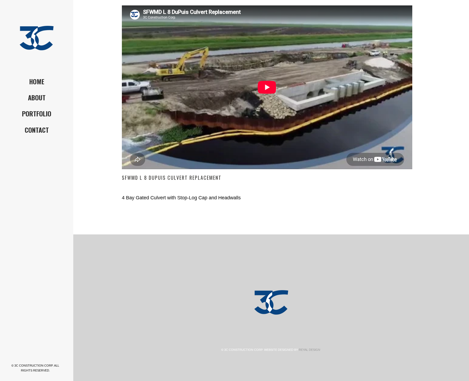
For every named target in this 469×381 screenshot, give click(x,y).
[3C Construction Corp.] (36, 38)
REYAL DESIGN (309, 349)
